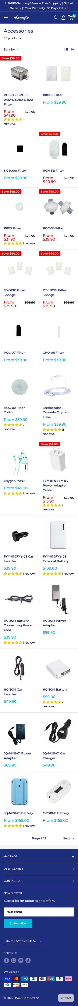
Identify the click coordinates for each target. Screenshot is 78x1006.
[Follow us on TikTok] (28, 960)
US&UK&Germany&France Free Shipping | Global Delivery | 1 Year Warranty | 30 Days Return (39, 6)
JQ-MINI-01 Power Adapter (17, 756)
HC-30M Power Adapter (54, 623)
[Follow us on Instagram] (13, 960)
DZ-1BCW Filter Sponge (54, 292)
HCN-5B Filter (53, 170)
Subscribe (17, 923)
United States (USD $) (21, 941)
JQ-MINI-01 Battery (18, 813)
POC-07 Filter (14, 352)
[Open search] (56, 17)
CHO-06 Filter (53, 352)
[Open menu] (6, 17)
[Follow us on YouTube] (20, 960)
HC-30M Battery (55, 689)
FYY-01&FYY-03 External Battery (56, 559)
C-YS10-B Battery (56, 813)
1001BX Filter (53, 95)
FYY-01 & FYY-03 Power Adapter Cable (55, 485)
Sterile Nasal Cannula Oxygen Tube (56, 412)
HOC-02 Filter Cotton (14, 410)
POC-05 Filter (53, 228)
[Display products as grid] (66, 49)
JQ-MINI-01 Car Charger (54, 756)
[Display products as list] (72, 49)
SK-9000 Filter (15, 170)
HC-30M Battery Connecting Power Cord (18, 625)
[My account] (63, 17)
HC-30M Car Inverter (13, 692)
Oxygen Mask (14, 481)
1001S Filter (12, 228)
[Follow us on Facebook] (6, 960)
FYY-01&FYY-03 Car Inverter (18, 559)
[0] (71, 17)
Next (66, 838)
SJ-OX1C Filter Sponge (14, 292)
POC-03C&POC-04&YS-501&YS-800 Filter (18, 99)
